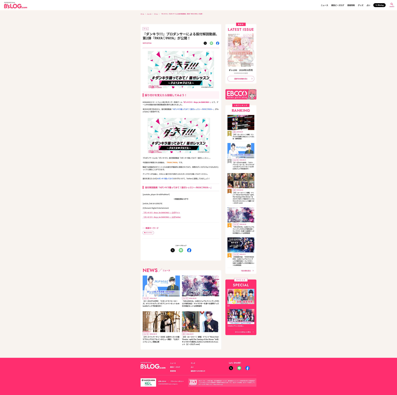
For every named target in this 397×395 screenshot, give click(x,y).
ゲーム (156, 14)
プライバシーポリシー (177, 381)
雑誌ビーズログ (337, 5)
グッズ (360, 5)
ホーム (142, 14)
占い (368, 5)
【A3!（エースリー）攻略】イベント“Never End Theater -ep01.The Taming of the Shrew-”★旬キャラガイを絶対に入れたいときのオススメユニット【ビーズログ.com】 (200, 340)
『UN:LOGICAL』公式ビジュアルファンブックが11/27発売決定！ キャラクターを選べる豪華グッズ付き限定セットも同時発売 (200, 303)
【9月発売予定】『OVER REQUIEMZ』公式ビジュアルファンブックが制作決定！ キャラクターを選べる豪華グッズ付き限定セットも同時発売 (243, 261)
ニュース (324, 5)
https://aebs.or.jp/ (218, 384)
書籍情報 (351, 5)
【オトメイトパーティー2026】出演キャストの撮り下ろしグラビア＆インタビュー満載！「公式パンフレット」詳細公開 (161, 339)
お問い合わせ (162, 381)
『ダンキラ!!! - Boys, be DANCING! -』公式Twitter (162, 217)
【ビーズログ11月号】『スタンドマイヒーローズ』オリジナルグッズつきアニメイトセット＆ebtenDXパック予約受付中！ (161, 303)
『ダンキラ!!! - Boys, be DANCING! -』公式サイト (161, 212)
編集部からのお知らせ (198, 371)
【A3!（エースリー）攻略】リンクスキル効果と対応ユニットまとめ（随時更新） (243, 136)
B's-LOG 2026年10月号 (241, 70)
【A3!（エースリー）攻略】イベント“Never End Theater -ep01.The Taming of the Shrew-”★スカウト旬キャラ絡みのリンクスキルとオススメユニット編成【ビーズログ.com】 (243, 198)
